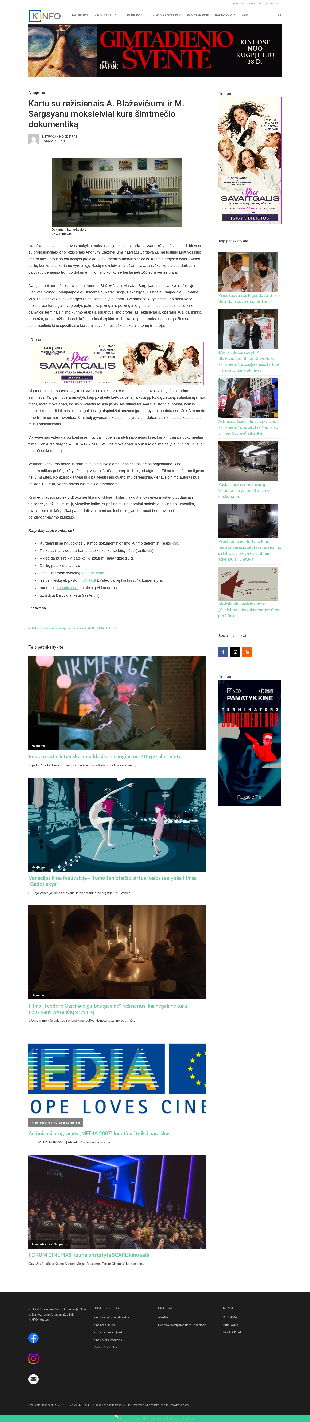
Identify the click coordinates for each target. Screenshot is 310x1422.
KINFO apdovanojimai (107, 1332)
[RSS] (247, 652)
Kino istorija (105, 15)
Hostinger (47, 1404)
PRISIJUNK (255, 3)
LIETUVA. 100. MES (104, 628)
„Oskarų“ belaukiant (106, 1347)
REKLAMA (238, 3)
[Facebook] (223, 652)
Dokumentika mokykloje (48, 628)
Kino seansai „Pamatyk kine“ (111, 1317)
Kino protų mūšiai (104, 1324)
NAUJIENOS (79, 15)
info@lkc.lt (87, 580)
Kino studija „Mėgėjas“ (108, 1339)
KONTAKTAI (274, 3)
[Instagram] (235, 652)
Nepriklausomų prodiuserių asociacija (182, 1324)
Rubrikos (134, 15)
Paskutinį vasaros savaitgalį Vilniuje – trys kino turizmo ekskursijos (244, 490)
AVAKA (163, 1317)
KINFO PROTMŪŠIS (167, 15)
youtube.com (92, 573)
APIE (245, 15)
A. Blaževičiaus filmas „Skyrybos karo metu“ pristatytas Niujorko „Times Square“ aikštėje (248, 427)
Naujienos (38, 92)
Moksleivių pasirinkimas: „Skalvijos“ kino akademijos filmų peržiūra (249, 609)
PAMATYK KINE (198, 15)
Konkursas (78, 628)
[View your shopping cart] (271, 15)
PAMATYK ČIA (225, 15)
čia (174, 543)
